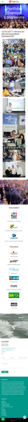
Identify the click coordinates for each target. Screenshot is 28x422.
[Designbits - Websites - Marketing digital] (14, 420)
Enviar (5, 371)
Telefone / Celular (22, 357)
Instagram (3, 351)
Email (11, 357)
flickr (2, 353)
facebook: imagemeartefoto (7, 350)
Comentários (4, 363)
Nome (3, 357)
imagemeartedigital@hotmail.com (8, 348)
